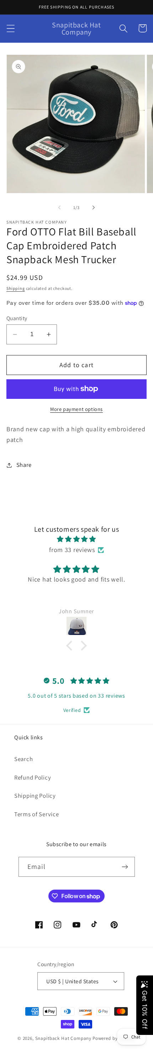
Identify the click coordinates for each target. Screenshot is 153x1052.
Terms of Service (36, 814)
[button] (10, 28)
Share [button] (24, 465)
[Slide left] (59, 207)
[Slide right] (93, 207)
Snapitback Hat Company (63, 1038)
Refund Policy (32, 777)
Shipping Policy (35, 796)
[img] (76, 539)
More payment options (76, 409)
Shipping (15, 288)
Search (23, 759)
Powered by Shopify (114, 1038)
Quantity (16, 318)
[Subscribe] (125, 867)
